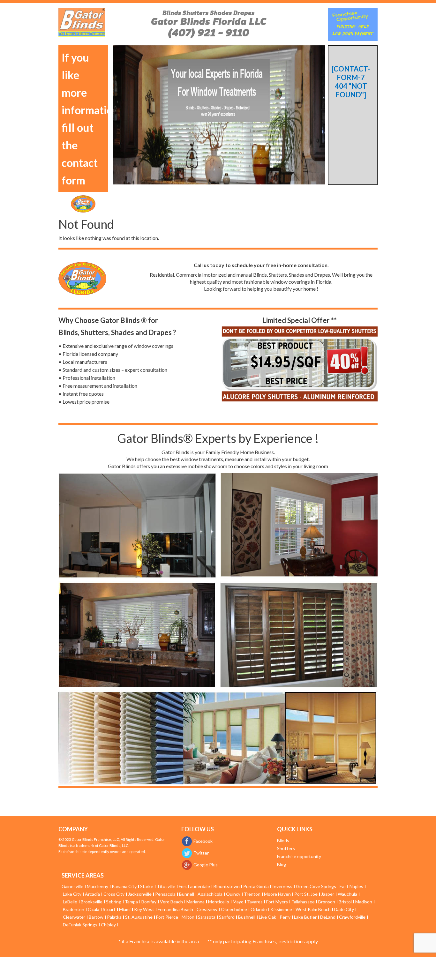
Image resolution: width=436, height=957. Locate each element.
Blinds (283, 840)
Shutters (286, 848)
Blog (281, 864)
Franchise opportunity (299, 856)
